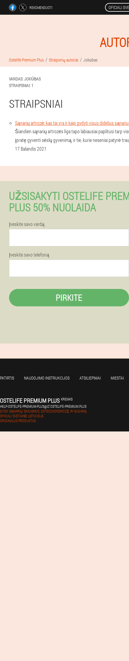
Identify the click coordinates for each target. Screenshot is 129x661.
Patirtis (7, 378)
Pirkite (69, 297)
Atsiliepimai (90, 378)
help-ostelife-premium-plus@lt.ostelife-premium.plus (43, 406)
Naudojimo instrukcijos (47, 378)
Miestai (117, 378)
